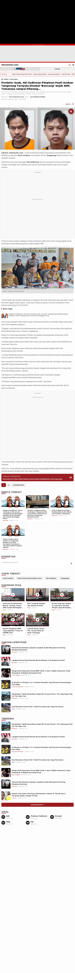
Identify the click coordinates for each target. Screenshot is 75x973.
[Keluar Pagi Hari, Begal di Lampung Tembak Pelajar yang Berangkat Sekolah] (62, 594)
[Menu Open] (73, 65)
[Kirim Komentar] (72, 563)
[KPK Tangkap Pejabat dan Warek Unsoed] (37, 594)
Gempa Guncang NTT (54, 74)
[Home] (10, 65)
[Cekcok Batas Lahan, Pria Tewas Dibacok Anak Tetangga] (37, 619)
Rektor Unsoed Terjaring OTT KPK (22, 74)
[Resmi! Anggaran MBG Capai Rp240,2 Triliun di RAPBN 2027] (13, 619)
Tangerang (51, 155)
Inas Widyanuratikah (37, 97)
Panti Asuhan (24, 155)
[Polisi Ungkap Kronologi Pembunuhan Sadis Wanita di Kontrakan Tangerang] (62, 501)
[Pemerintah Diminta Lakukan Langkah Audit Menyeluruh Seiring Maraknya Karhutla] (6, 649)
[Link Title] (2, 79)
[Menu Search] (69, 65)
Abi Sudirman (33, 162)
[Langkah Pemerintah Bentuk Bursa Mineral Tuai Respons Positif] (6, 661)
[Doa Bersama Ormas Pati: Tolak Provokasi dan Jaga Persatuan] (6, 707)
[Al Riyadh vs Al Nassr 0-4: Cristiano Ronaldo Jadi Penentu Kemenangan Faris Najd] (6, 684)
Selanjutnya (18, 485)
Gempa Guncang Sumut (39, 74)
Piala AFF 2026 (66, 74)
